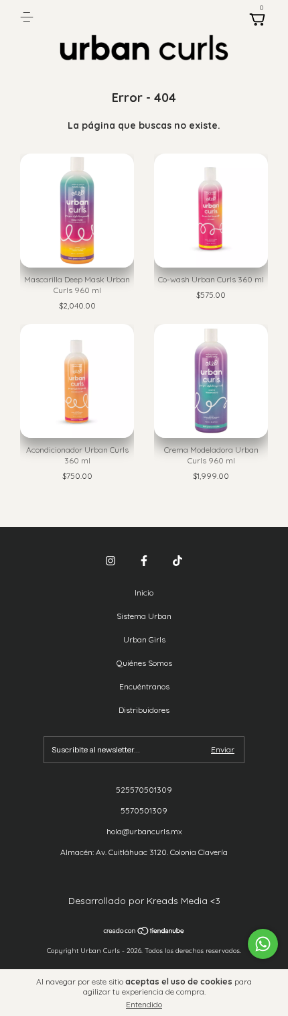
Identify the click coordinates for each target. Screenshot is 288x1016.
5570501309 (144, 810)
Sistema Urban (144, 616)
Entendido (144, 1004)
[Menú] (29, 17)
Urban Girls (144, 639)
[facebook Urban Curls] (144, 560)
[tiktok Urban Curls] (177, 560)
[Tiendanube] (144, 932)
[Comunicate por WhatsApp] (263, 944)
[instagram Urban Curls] (110, 560)
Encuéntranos (144, 686)
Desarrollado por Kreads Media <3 (144, 901)
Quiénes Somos (144, 663)
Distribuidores (144, 710)
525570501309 (144, 790)
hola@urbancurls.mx (144, 831)
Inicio (144, 592)
